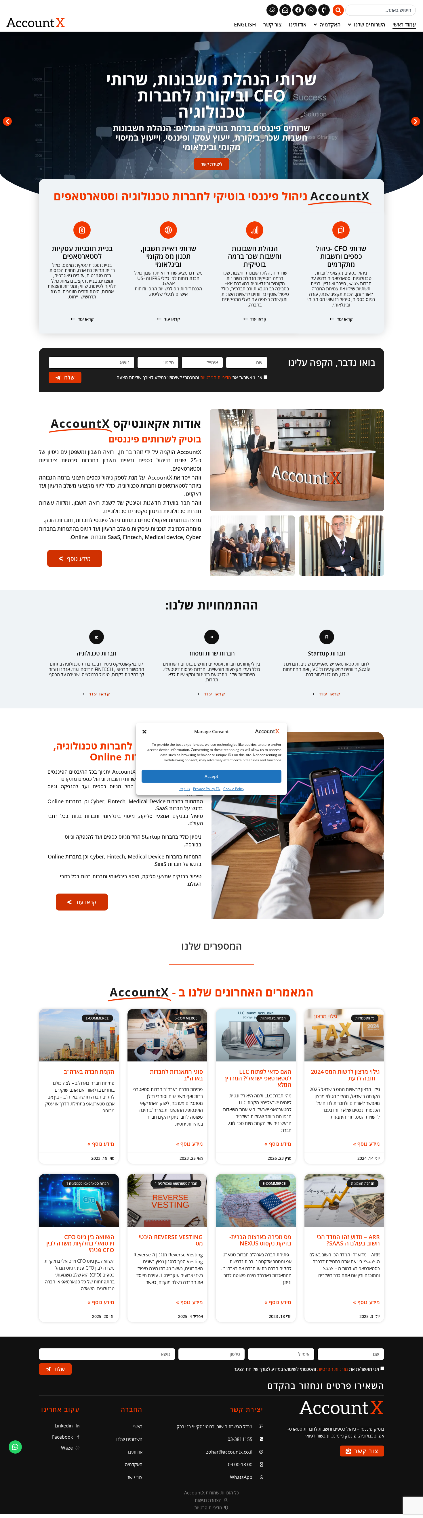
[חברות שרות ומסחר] (211, 637)
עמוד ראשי (404, 24)
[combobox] (380, 10)
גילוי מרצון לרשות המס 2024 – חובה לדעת (345, 1075)
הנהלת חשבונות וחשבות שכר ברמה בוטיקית (254, 256)
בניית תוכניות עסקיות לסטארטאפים (82, 252)
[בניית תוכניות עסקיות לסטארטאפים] (82, 230)
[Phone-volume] (324, 10)
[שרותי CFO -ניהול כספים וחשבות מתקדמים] (341, 230)
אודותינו (297, 24)
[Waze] (272, 10)
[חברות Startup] (326, 637)
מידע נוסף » (366, 1144)
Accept (211, 776)
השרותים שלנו (369, 24)
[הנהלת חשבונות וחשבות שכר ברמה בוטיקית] (254, 230)
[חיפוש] (338, 10)
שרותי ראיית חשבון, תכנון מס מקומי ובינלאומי (168, 256)
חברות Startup (327, 653)
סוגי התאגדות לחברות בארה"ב (176, 1075)
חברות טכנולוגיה (97, 653)
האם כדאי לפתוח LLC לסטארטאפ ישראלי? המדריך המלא (257, 1078)
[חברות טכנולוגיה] (96, 637)
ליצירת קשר (211, 164)
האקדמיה (330, 24)
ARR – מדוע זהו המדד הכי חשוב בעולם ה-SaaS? (348, 1240)
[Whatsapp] (311, 10)
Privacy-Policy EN (206, 788)
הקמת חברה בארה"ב (89, 1072)
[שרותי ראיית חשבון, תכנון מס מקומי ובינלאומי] (168, 230)
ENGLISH (245, 24)
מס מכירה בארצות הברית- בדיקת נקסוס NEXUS (260, 1240)
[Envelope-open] (285, 10)
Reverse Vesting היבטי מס (171, 1240)
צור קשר (184, 788)
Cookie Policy (233, 788)
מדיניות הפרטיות (215, 377)
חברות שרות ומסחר (211, 653)
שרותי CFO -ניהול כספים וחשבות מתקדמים (341, 256)
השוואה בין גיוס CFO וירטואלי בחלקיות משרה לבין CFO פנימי (80, 1243)
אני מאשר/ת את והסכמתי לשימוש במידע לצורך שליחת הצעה (189, 377)
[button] (144, 732)
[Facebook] (298, 10)
